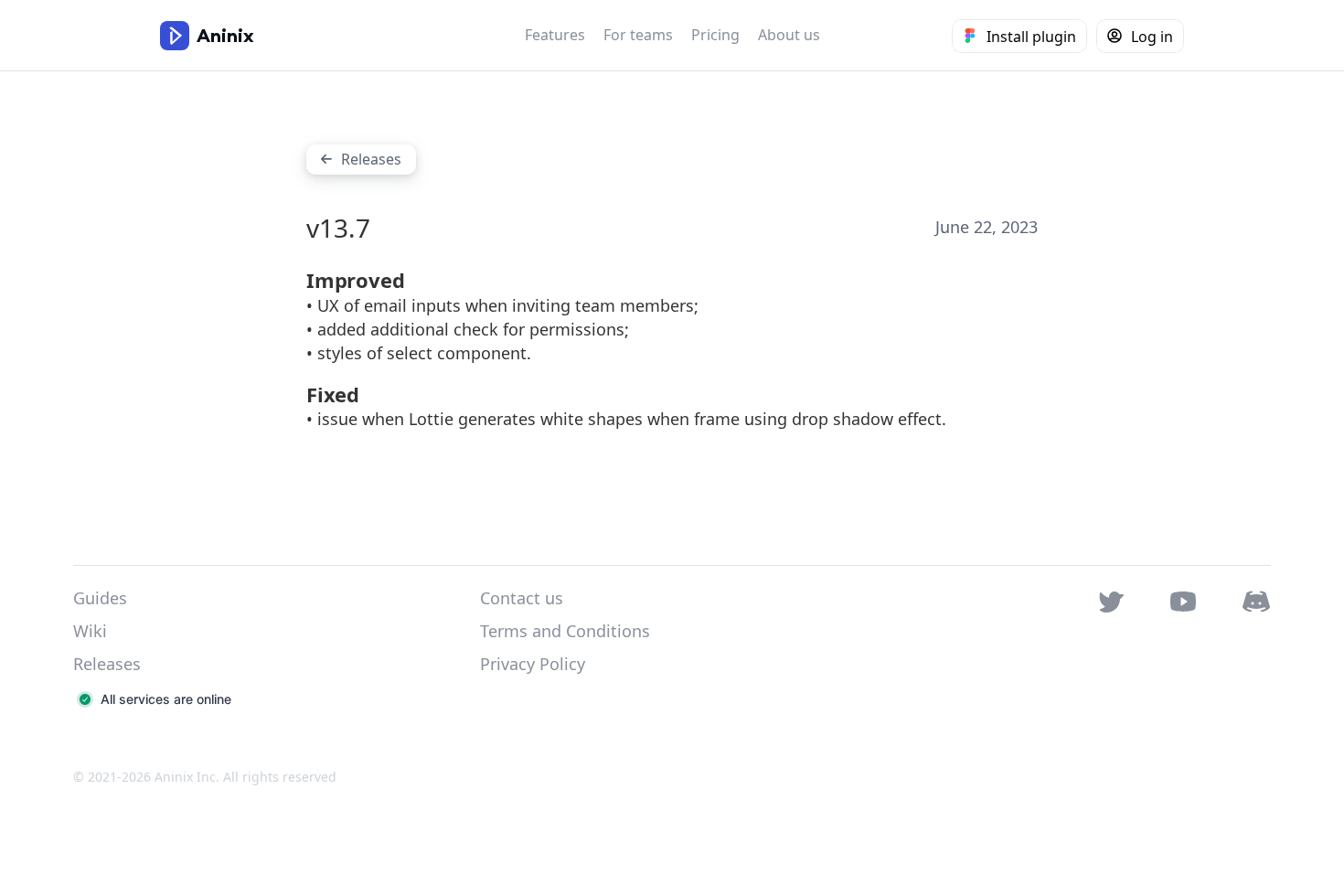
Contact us (521, 598)
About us (789, 35)
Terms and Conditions (565, 631)
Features (555, 35)
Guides (100, 598)
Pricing (715, 35)
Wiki (90, 631)
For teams (638, 35)
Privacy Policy (532, 664)
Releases (107, 664)
